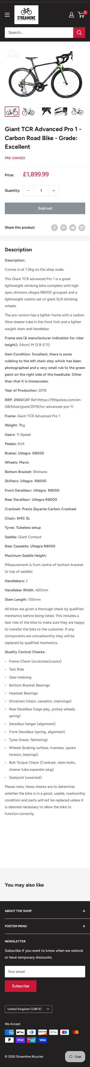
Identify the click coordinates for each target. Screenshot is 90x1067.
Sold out (45, 208)
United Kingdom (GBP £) (24, 1009)
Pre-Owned (15, 158)
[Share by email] (81, 227)
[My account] (71, 14)
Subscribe (20, 986)
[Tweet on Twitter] (72, 227)
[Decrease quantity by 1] (28, 190)
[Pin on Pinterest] (63, 227)
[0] (81, 15)
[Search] (79, 32)
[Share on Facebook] (54, 227)
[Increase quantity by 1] (54, 190)
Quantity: (12, 190)
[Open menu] (7, 15)
